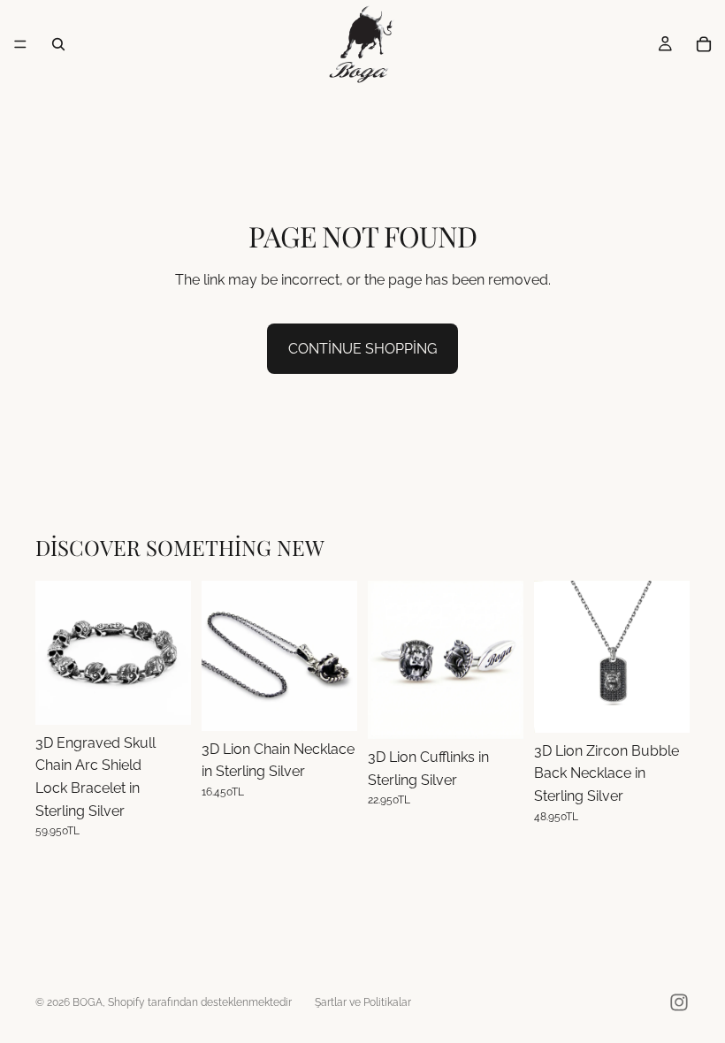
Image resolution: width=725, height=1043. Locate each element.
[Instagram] (679, 1002)
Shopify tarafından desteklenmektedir (200, 1002)
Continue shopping (362, 348)
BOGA (87, 1002)
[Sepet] (703, 44)
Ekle (345, 703)
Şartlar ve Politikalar (363, 1002)
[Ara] (58, 44)
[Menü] (20, 44)
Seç (178, 697)
